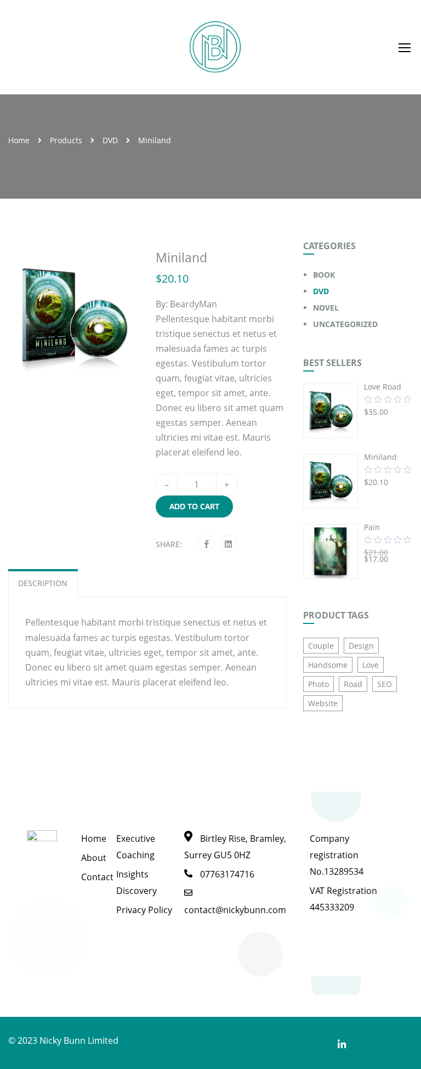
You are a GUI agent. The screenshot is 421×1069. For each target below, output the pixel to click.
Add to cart (194, 506)
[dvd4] (73, 316)
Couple (321, 645)
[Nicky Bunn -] (214, 47)
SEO (384, 684)
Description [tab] (42, 583)
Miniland (380, 457)
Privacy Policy (144, 910)
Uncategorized (345, 324)
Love (370, 665)
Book (324, 274)
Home (19, 140)
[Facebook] (206, 544)
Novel (326, 307)
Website (323, 703)
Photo (318, 684)
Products (66, 140)
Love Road (382, 387)
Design (361, 645)
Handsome (328, 665)
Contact (97, 877)
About (93, 858)
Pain (372, 527)
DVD (110, 140)
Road (353, 684)
